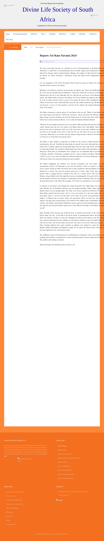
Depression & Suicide (12, 508)
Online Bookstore (63, 462)
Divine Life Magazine (64, 466)
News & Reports (40, 47)
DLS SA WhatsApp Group (65, 470)
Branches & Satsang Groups (65, 454)
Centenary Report (11, 524)
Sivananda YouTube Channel (66, 474)
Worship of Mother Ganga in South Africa (69, 458)
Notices (8, 520)
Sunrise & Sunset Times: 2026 (14, 504)
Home (8, 34)
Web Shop (9, 40)
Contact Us (9, 516)
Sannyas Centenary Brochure (66, 478)
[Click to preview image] (72, 61)
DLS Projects (9, 512)
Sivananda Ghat (10, 496)
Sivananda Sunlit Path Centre (14, 500)
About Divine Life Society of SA (15, 492)
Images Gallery (62, 450)
